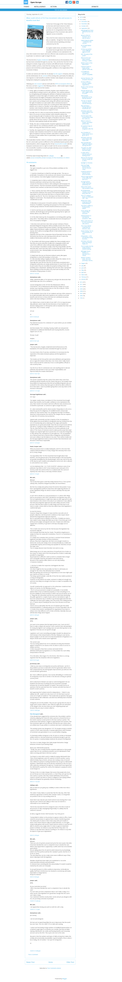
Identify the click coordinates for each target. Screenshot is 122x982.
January (83, 279)
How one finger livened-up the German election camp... (86, 167)
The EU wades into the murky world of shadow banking (87, 247)
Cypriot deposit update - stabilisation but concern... (87, 42)
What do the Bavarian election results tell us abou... (87, 159)
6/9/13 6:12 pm (34, 660)
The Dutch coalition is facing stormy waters (87, 207)
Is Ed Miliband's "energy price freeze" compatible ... (86, 74)
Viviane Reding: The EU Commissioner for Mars (87, 232)
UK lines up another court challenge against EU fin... (86, 50)
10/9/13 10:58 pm (35, 951)
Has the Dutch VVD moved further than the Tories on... (87, 117)
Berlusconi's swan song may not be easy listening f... (86, 202)
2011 (81, 284)
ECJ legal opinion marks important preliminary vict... (86, 183)
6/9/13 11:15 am (35, 391)
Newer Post (30, 962)
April (82, 272)
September (84, 28)
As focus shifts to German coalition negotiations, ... (86, 83)
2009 (81, 289)
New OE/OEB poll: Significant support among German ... (86, 144)
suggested (41, 86)
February (83, 277)
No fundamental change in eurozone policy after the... (87, 192)
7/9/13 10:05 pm (35, 710)
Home (50, 962)
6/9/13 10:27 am (35, 373)
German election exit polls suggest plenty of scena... (87, 92)
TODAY (26, 6)
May (82, 270)
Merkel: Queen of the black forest (86, 63)
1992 (81, 298)
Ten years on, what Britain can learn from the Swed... (86, 149)
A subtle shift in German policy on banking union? (86, 154)
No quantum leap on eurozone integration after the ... (87, 128)
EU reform (66, 158)
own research (38, 84)
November (84, 24)
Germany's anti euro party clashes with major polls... (86, 139)
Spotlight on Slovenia (86, 163)
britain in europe (46, 158)
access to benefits (36, 158)
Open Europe (35, 2)
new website (63, 10)
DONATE (95, 6)
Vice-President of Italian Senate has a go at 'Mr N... (87, 134)
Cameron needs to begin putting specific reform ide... (87, 68)
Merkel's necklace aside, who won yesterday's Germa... (87, 259)
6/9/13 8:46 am (34, 317)
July (82, 265)
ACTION (53, 6)
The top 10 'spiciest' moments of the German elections (86, 102)
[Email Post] (61, 156)
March (83, 274)
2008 (81, 291)
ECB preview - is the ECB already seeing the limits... (87, 237)
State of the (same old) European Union (87, 187)
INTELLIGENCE (39, 6)
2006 (81, 295)
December (84, 21)
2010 (81, 286)
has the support (57, 74)
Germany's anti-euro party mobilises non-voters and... (87, 112)
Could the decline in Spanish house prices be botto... (86, 173)
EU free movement (57, 158)
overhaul (44, 76)
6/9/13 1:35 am (34, 273)
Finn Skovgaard (35, 714)
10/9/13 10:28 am (35, 901)
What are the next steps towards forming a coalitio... (86, 59)
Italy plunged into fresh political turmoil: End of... (87, 32)
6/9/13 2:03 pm (34, 615)
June (82, 268)
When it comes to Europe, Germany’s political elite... (86, 122)
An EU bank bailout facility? (86, 46)
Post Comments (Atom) (54, 968)
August (83, 263)
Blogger (64, 978)
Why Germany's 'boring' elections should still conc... (86, 107)
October (83, 26)
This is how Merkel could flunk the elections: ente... (86, 227)
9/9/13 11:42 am (35, 781)
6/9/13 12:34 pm (35, 443)
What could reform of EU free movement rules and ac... (87, 222)
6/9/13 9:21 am (34, 341)
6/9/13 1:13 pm (34, 474)
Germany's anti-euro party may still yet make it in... (86, 242)
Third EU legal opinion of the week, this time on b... (87, 178)
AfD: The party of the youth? (86, 54)
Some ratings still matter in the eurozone (85, 212)
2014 (81, 17)
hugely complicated (42, 60)
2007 (81, 293)
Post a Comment (33, 954)
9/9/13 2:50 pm (34, 835)
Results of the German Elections (87, 87)
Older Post (70, 962)
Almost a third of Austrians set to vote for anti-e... (86, 37)
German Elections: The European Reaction (87, 78)
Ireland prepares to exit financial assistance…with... (86, 217)
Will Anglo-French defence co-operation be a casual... (85, 253)
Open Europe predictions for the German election (86, 97)
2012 (81, 282)
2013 (81, 19)
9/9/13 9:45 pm (34, 877)
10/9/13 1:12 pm (35, 909)
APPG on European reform (62, 84)
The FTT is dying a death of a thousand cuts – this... (87, 197)
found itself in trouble (61, 144)
